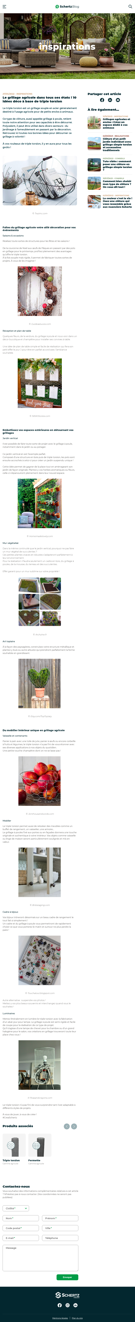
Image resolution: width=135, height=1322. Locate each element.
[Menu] (4, 6)
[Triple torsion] (14, 1146)
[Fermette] (39, 1146)
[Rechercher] (130, 7)
